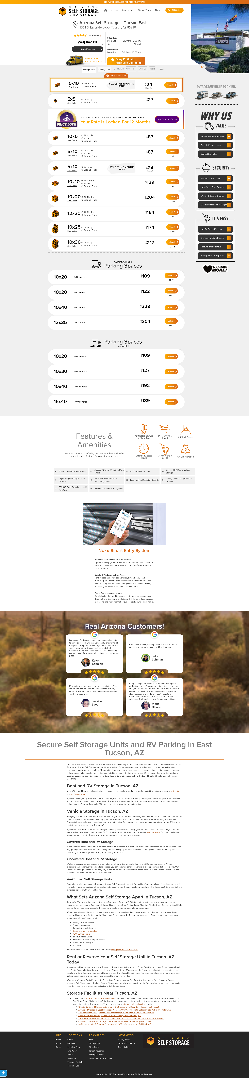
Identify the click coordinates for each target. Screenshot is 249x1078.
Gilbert (70, 1039)
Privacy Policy (124, 1039)
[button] (114, 10)
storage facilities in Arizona (135, 1004)
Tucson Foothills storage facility (100, 998)
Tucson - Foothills (75, 1062)
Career (58, 1047)
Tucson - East (73, 1065)
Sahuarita (71, 1058)
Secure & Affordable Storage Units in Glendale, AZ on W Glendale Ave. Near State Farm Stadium (121, 1018)
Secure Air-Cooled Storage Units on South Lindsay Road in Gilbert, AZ (109, 1015)
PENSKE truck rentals (82, 933)
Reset (161, 68)
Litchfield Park (73, 1047)
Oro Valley (72, 1051)
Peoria (70, 1054)
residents (174, 791)
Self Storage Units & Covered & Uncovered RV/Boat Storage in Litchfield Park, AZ (114, 1024)
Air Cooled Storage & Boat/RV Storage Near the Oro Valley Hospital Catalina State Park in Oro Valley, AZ (124, 1009)
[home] (79, 10)
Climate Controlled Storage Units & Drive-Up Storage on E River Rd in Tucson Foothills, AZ (118, 1007)
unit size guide (153, 832)
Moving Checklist (96, 1054)
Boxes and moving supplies (85, 931)
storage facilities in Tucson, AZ (124, 949)
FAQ (91, 1039)
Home (58, 1039)
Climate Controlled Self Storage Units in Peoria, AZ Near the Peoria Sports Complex (115, 1021)
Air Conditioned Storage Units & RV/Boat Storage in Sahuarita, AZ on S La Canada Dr (116, 1012)
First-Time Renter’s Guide (100, 1058)
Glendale (71, 1043)
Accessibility (123, 1047)
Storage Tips (94, 1043)
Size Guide (94, 1047)
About (58, 1043)
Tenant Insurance (96, 1051)
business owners (78, 794)
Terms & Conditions (126, 1043)
